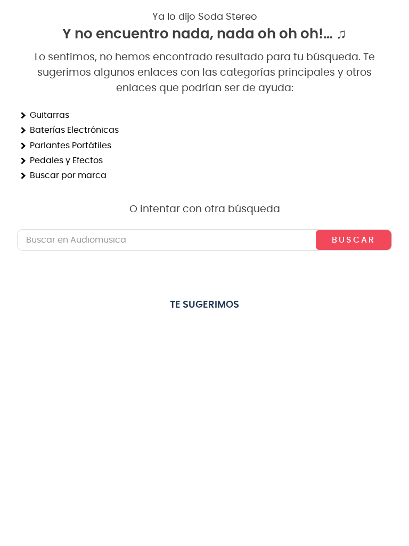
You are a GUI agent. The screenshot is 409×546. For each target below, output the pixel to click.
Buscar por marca (68, 175)
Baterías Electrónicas (74, 130)
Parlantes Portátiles (70, 145)
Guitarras (49, 115)
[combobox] (204, 240)
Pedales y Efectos (66, 160)
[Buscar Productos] (353, 240)
